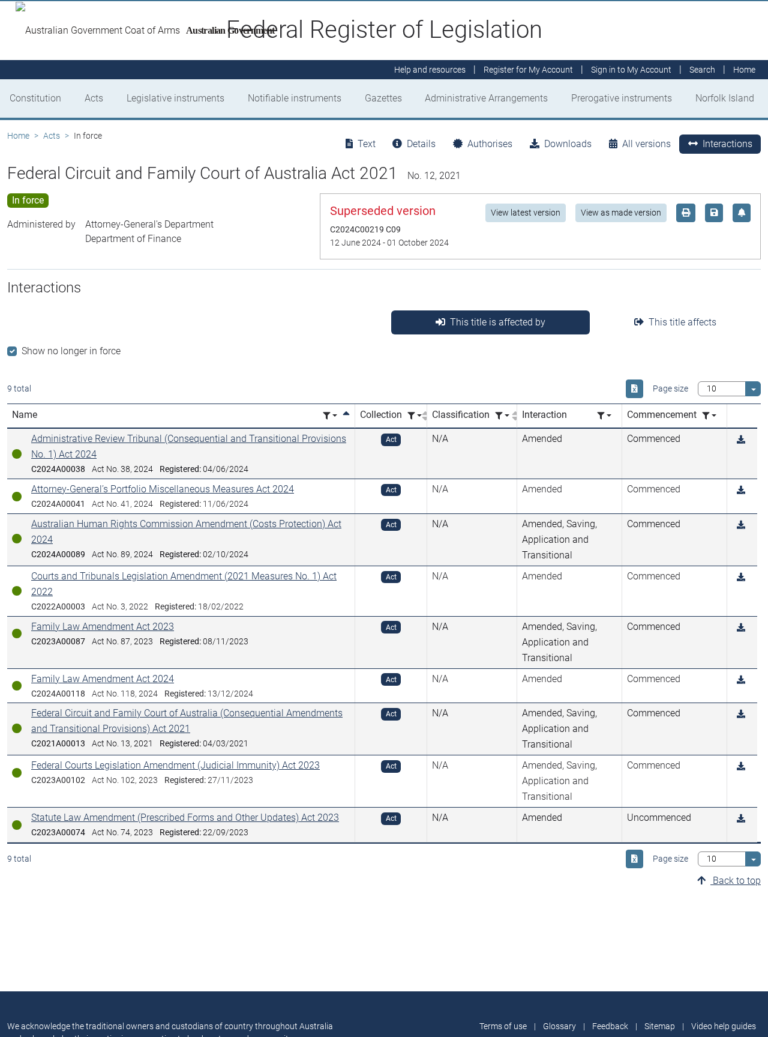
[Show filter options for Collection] (414, 416)
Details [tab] (421, 144)
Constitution (35, 98)
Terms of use (503, 1026)
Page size (670, 388)
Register (528, 69)
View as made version (621, 212)
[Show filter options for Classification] (502, 416)
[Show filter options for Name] (330, 416)
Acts (94, 98)
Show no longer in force (71, 351)
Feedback (610, 1026)
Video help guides (723, 1026)
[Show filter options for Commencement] (709, 416)
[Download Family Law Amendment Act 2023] (741, 627)
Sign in (631, 69)
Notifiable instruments (294, 98)
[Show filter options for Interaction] (604, 416)
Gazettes (383, 98)
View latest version (525, 212)
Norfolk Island (724, 98)
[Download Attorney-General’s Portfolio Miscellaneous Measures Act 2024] (741, 490)
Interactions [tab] (727, 144)
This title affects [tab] (682, 322)
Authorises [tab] (489, 144)
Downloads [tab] (568, 144)
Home (18, 136)
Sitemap (659, 1026)
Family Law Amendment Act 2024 (102, 679)
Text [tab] (367, 144)
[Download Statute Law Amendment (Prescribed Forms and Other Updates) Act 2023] (741, 818)
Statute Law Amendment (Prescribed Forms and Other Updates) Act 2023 (185, 817)
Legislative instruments (175, 98)
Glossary (559, 1026)
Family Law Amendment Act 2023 (102, 626)
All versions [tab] (646, 144)
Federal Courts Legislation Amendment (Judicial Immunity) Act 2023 (175, 765)
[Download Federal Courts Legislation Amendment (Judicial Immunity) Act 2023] (741, 766)
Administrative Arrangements (486, 98)
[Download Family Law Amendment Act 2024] (741, 680)
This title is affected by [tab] (497, 322)
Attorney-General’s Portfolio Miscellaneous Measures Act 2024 (162, 489)
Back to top (735, 880)
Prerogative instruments (621, 98)
